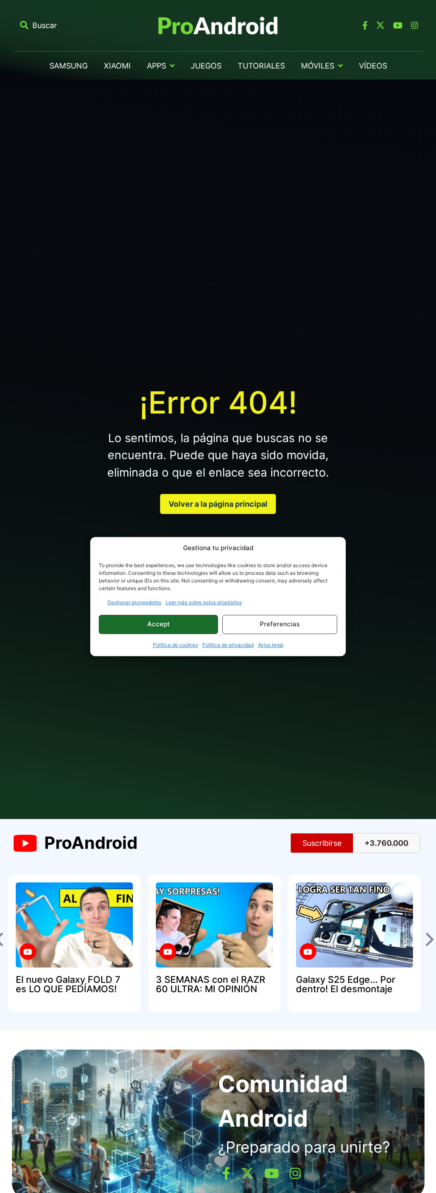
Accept (158, 624)
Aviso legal (271, 645)
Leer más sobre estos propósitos (204, 602)
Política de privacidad (228, 645)
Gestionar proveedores (134, 602)
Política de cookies (175, 645)
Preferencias (280, 624)
